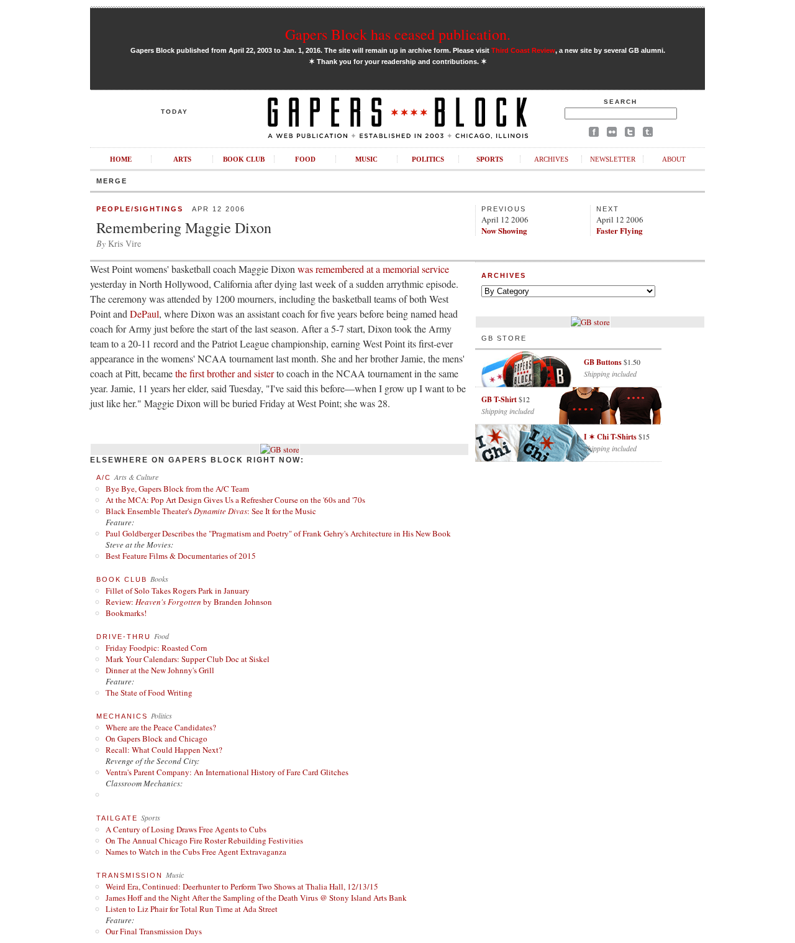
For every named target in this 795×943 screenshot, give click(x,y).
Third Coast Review (523, 50)
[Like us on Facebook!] (594, 134)
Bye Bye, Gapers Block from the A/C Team (177, 488)
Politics (428, 159)
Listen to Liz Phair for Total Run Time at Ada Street (192, 908)
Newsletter (612, 159)
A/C (103, 477)
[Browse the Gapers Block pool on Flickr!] (612, 134)
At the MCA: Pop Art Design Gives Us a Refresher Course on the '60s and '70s (235, 499)
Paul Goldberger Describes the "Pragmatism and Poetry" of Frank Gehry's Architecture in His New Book (278, 533)
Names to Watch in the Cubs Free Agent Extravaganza (196, 851)
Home (121, 159)
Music (366, 159)
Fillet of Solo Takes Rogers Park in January (178, 590)
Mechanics (122, 716)
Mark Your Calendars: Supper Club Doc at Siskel (188, 659)
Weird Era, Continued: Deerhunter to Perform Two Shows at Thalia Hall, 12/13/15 (242, 886)
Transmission (129, 875)
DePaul (144, 313)
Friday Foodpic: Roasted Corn (156, 647)
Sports (489, 159)
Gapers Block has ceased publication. (398, 34)
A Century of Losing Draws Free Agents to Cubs (186, 829)
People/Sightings (139, 209)
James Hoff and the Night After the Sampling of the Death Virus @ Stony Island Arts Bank (256, 897)
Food (305, 159)
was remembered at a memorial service (373, 268)
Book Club (244, 159)
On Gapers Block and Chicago (156, 738)
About (674, 159)
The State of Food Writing (149, 692)
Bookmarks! (126, 613)
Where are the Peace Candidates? (161, 727)
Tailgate (117, 818)
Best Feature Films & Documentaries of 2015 (181, 555)
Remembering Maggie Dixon (183, 227)
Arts (182, 159)
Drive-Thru (123, 636)
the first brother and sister (224, 373)
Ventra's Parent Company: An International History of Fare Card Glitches (227, 772)
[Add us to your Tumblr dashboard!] (648, 134)
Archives (551, 159)
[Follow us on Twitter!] (630, 134)
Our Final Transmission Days (154, 931)
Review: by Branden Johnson (189, 601)
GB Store (504, 338)
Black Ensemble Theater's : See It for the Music (211, 511)
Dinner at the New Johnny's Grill (160, 670)
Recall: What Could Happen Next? (164, 749)
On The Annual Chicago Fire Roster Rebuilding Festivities (204, 840)
